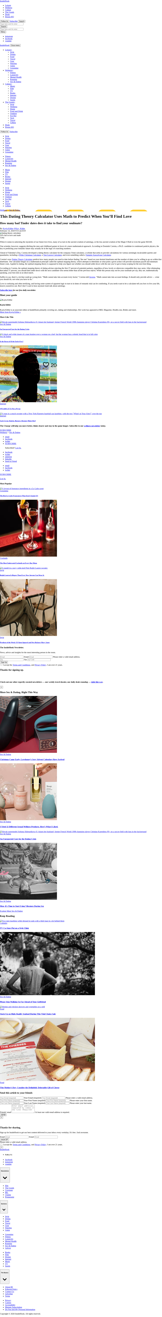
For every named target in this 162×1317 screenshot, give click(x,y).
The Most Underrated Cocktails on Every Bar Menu (18, 563)
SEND (3, 1115)
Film (12, 88)
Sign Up (4, 662)
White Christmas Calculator (30, 255)
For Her (13, 116)
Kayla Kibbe (8, 228)
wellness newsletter (92, 426)
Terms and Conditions (21, 665)
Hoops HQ (9, 17)
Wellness (8, 8)
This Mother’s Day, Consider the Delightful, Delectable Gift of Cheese (29, 1088)
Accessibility (10, 1305)
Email (26, 657)
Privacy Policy (40, 665)
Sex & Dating (15, 82)
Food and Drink (16, 111)
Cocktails (3, 558)
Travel (12, 59)
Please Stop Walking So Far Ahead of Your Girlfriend (23, 1002)
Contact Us (9, 1291)
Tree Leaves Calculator (52, 255)
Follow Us (4, 21)
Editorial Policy (11, 1289)
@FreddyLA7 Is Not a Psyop (10, 409)
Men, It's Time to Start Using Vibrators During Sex (22, 906)
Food (12, 57)
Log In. (18, 448)
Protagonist (9, 1197)
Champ (8, 1195)
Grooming (14, 68)
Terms (7, 1296)
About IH (9, 1287)
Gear (12, 61)
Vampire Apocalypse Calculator (98, 255)
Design (13, 98)
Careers (8, 1303)
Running (13, 79)
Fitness (13, 73)
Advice (8, 1248)
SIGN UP (4, 1140)
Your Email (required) (32, 1098)
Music (12, 86)
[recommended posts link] (28, 752)
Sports (12, 100)
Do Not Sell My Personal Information (20, 1309)
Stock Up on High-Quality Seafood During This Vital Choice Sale (28, 1014)
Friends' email (5, 1112)
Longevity (14, 75)
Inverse (92, 277)
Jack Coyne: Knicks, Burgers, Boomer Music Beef (18, 421)
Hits (6, 1186)
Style (12, 52)
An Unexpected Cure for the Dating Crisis (14, 329)
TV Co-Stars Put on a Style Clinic (14, 928)
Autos (12, 66)
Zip (25, 659)
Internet (13, 95)
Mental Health (16, 77)
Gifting (13, 123)
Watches (13, 63)
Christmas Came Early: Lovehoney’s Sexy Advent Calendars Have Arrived (32, 759)
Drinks (13, 54)
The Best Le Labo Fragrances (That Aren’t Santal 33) (19, 496)
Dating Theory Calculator (22, 259)
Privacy (8, 1300)
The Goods (9, 12)
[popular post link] (22, 488)
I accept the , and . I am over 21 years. (33, 665)
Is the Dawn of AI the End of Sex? (11, 341)
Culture (8, 10)
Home (12, 109)
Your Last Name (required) (34, 1103)
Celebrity (3, 923)
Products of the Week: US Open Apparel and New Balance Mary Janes (25, 642)
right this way (97, 682)
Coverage (9, 1190)
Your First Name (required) (34, 1100)
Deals (7, 14)
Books (12, 93)
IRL (6, 1192)
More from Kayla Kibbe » (10, 312)
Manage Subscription (13, 1307)
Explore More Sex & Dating (11, 911)
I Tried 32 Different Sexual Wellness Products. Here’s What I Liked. (29, 827)
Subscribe (14, 21)
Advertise (9, 1294)
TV (11, 91)
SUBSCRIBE (5, 430)
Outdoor (13, 113)
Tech (12, 118)
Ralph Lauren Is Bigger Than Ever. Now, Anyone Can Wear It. (22, 575)
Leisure (8, 5)
